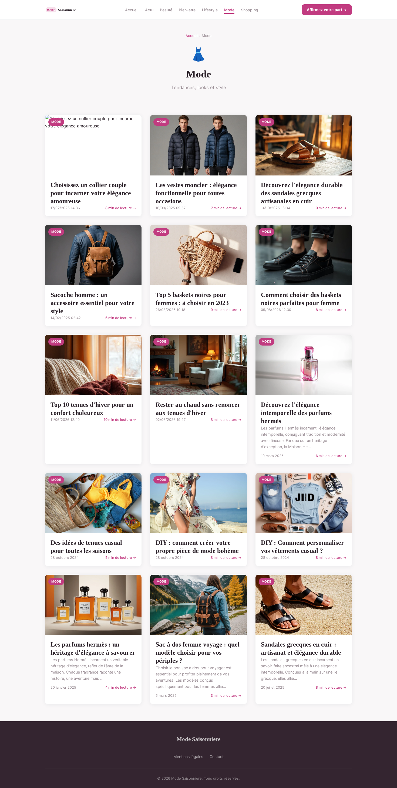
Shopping (249, 9)
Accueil (132, 9)
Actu (149, 9)
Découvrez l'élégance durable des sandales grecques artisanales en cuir (302, 193)
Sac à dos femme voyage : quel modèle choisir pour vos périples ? (198, 652)
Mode (229, 9)
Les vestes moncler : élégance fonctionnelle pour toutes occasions (196, 193)
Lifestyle (210, 9)
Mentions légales (188, 756)
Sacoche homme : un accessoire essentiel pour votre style (92, 302)
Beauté (166, 9)
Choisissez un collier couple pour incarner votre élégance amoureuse (91, 193)
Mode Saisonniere (198, 739)
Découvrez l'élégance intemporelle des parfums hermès (296, 412)
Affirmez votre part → (327, 9)
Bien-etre (187, 9)
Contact (217, 756)
